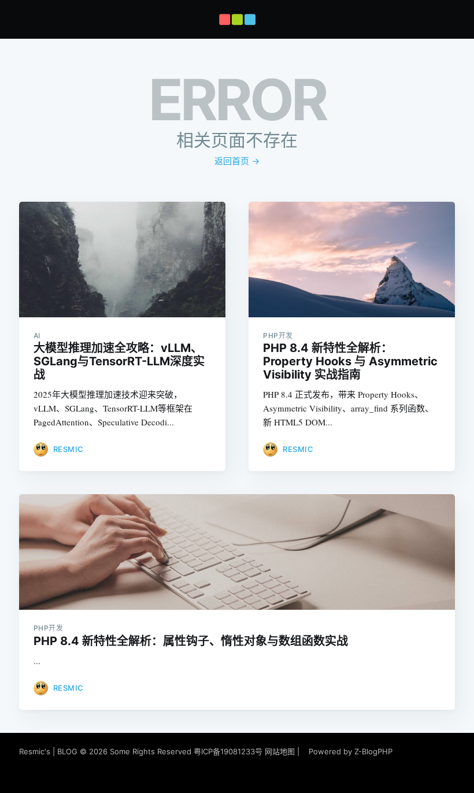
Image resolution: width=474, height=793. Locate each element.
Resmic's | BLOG (49, 751)
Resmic (68, 449)
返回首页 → (237, 160)
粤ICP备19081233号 (228, 751)
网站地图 (280, 751)
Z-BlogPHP (373, 751)
